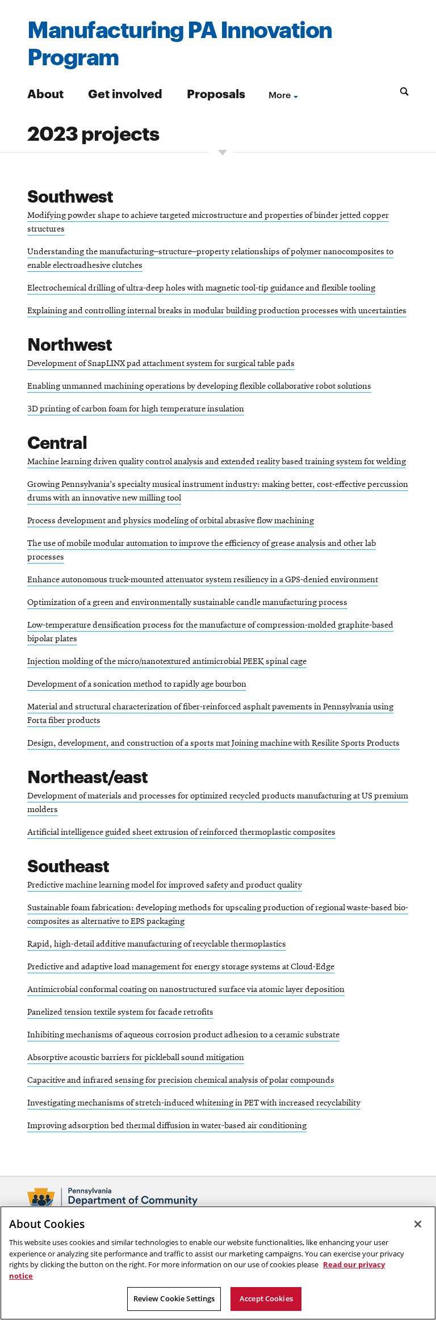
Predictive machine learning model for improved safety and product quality (164, 885)
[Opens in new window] (218, 1202)
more (280, 94)
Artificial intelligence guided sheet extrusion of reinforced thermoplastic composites (181, 832)
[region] (218, 1263)
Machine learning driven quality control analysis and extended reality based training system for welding (216, 461)
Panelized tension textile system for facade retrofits (120, 1012)
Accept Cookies (266, 1298)
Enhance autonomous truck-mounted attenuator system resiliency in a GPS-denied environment (202, 580)
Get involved (125, 93)
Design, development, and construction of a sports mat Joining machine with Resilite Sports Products (213, 743)
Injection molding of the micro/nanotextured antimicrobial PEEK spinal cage (167, 661)
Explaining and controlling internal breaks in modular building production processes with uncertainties (216, 311)
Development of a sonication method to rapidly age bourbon (136, 684)
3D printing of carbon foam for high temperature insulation (135, 409)
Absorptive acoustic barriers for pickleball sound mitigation (135, 1057)
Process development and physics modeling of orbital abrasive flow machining (170, 521)
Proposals (216, 93)
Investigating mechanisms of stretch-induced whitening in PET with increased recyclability (193, 1103)
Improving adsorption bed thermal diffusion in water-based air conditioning (167, 1125)
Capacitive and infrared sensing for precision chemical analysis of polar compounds (180, 1080)
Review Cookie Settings (174, 1298)
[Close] (417, 1224)
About (45, 93)
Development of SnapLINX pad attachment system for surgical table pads (161, 363)
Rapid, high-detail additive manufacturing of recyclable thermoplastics (156, 944)
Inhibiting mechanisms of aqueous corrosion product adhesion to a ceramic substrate (183, 1035)
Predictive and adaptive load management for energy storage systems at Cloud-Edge (180, 967)
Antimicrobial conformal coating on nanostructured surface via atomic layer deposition (186, 989)
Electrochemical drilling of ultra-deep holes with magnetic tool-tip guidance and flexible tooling (201, 288)
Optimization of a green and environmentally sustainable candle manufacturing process (187, 602)
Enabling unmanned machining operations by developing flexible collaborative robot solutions (199, 386)
